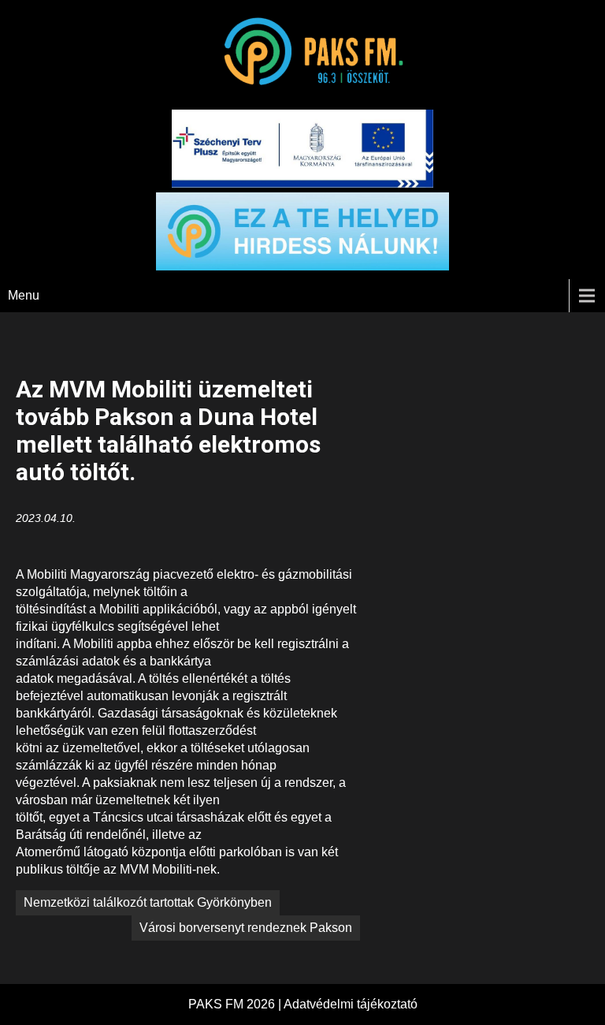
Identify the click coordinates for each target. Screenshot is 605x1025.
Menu (23, 295)
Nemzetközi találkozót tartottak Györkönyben (148, 902)
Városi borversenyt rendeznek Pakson (245, 927)
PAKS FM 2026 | (236, 1004)
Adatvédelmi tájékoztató (351, 1004)
